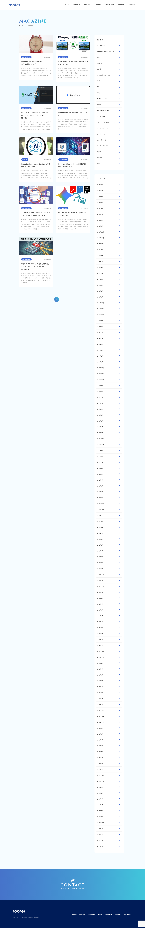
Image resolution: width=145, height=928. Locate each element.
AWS (98, 57)
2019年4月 (100, 687)
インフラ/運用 (101, 116)
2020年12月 (100, 574)
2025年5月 (100, 273)
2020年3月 (100, 628)
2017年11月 (100, 775)
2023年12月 (100, 368)
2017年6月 (100, 805)
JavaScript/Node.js (103, 75)
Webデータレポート (103, 110)
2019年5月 (100, 681)
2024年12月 (100, 303)
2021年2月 (100, 563)
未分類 (99, 152)
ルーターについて (102, 146)
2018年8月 (100, 734)
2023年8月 (100, 391)
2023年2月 (100, 421)
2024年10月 (100, 315)
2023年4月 (100, 409)
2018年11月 (100, 716)
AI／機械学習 (101, 45)
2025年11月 (100, 238)
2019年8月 (100, 663)
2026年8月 (100, 185)
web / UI (99, 104)
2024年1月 (100, 362)
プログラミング (101, 140)
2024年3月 (100, 350)
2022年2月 (100, 492)
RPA (98, 87)
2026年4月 (100, 208)
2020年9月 (100, 592)
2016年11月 (100, 823)
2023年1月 (100, 427)
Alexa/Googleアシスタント (105, 51)
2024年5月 (100, 338)
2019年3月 (100, 693)
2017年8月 (100, 793)
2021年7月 (100, 533)
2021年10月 (100, 515)
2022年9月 (100, 450)
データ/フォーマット (103, 128)
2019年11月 (100, 651)
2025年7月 (100, 261)
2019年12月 (100, 645)
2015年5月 (100, 846)
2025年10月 (100, 244)
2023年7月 (100, 397)
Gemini (99, 63)
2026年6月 (100, 196)
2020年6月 (100, 610)
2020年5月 (100, 616)
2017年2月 (100, 817)
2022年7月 (100, 462)
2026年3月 (100, 214)
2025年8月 (100, 256)
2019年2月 (100, 699)
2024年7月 (100, 332)
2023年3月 (100, 415)
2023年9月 (100, 385)
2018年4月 (100, 758)
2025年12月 (100, 232)
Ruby (98, 93)
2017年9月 (100, 787)
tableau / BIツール (103, 99)
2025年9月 (100, 250)
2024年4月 (100, 344)
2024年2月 (100, 356)
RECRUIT (121, 4)
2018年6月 (100, 746)
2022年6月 (100, 468)
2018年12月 (100, 710)
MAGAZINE (109, 4)
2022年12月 (100, 433)
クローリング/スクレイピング (106, 122)
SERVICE (76, 4)
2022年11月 (100, 439)
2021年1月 (100, 569)
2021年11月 (100, 510)
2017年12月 (100, 769)
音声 (98, 163)
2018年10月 (100, 722)
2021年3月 (100, 557)
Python (99, 81)
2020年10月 (100, 586)
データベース (101, 134)
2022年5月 (100, 474)
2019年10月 (100, 657)
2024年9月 (100, 321)
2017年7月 (100, 799)
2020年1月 (100, 639)
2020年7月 (100, 604)
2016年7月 (100, 828)
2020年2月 (100, 634)
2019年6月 (100, 675)
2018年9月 (100, 728)
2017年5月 (100, 811)
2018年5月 (100, 752)
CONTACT (132, 4)
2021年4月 (100, 551)
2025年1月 (100, 297)
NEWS (98, 4)
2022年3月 (100, 486)
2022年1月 (100, 498)
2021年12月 (100, 504)
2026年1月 (100, 226)
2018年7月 (100, 740)
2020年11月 (100, 580)
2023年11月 (100, 374)
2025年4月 (100, 279)
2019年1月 (100, 704)
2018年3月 (100, 763)
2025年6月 (100, 267)
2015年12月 (100, 834)
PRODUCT (88, 4)
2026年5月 (100, 202)
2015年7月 (100, 840)
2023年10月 (100, 380)
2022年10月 (100, 445)
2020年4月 (100, 622)
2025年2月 (100, 291)
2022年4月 (100, 480)
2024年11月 (100, 309)
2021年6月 (100, 539)
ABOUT (66, 4)
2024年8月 (100, 326)
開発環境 (99, 158)
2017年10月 (100, 781)
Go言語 (99, 69)
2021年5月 (100, 545)
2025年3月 (100, 285)
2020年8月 (100, 598)
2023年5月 (100, 403)
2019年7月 (100, 669)
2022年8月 (100, 456)
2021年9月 (100, 521)
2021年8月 (100, 527)
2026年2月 (100, 220)
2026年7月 (100, 191)
